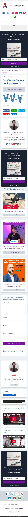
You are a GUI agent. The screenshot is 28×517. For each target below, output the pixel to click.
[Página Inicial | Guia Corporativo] (14, 5)
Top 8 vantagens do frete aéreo (14, 211)
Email (5, 325)
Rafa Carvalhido (18, 516)
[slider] (23, 402)
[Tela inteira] (24, 424)
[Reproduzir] (3, 402)
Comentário (7, 303)
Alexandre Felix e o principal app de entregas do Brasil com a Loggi (14, 247)
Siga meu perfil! (10, 394)
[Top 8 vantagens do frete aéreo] (14, 200)
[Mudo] (21, 402)
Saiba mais (13, 385)
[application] (14, 401)
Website (14, 134)
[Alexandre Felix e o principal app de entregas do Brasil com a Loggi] (14, 232)
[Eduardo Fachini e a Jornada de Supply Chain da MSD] (14, 270)
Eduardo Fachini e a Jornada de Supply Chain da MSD (14, 285)
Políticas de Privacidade (14, 512)
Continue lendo (14, 215)
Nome (5, 317)
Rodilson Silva (15, 77)
